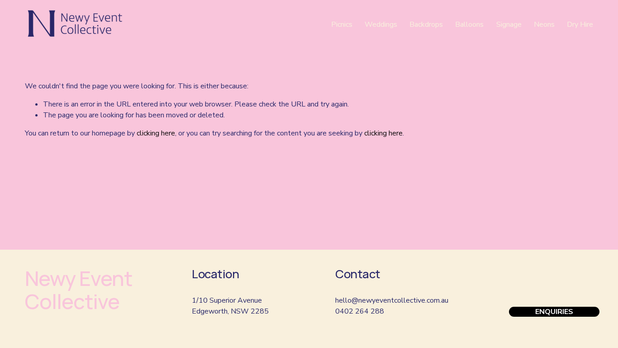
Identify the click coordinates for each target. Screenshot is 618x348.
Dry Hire (580, 24)
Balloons (469, 24)
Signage (509, 24)
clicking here (156, 133)
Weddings (381, 24)
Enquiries (554, 312)
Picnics (341, 24)
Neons (544, 24)
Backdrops (426, 24)
